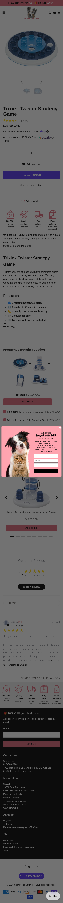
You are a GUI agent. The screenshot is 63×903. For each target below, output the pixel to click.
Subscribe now (46, 470)
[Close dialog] (60, 428)
